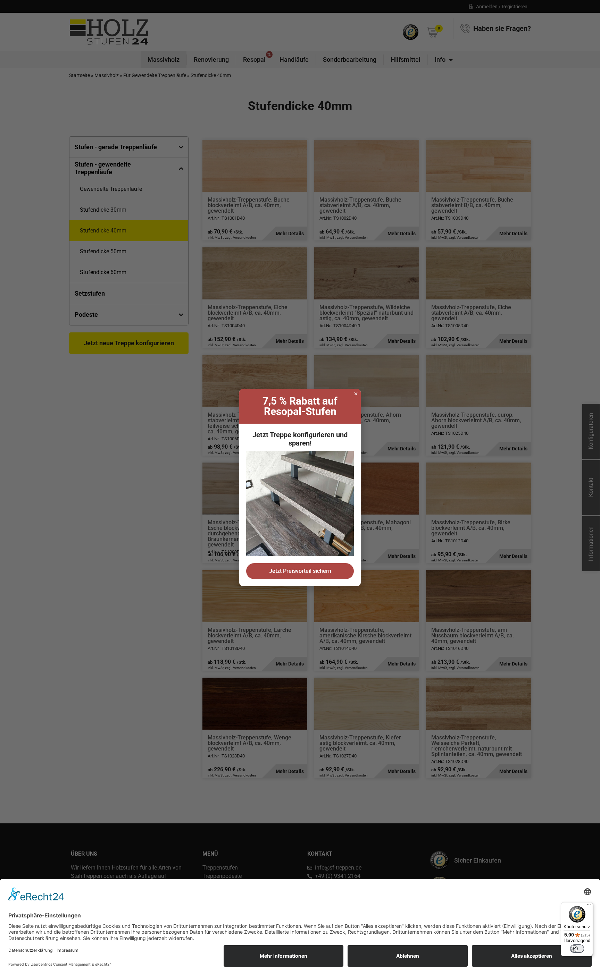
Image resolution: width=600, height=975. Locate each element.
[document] (300, 487)
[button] (356, 394)
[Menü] (589, 906)
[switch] (577, 948)
